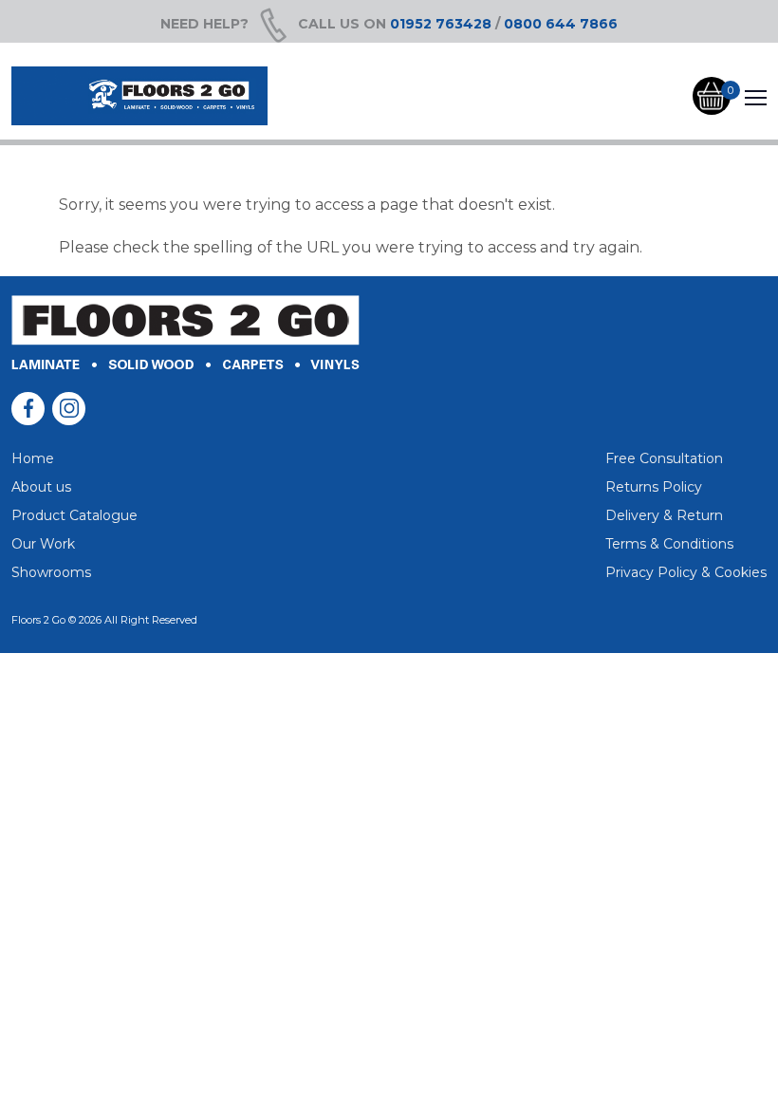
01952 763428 (440, 23)
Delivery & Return (664, 515)
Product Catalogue (74, 515)
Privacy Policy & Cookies (686, 572)
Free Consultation (664, 458)
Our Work (43, 543)
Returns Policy (653, 486)
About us (41, 486)
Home (32, 458)
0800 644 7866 (561, 23)
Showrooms (51, 572)
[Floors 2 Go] (139, 95)
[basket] (711, 96)
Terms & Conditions (669, 543)
